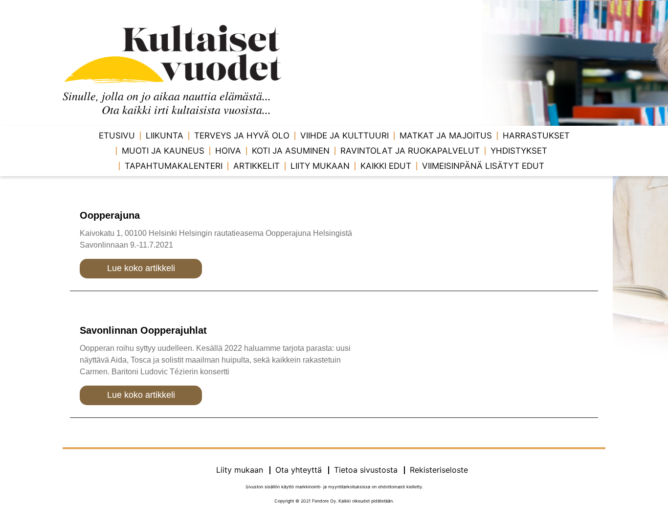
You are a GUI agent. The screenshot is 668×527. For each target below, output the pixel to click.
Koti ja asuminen (291, 151)
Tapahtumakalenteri (174, 166)
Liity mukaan (320, 166)
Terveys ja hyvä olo (241, 135)
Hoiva (228, 151)
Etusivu (117, 135)
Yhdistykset (518, 151)
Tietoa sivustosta (366, 470)
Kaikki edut (385, 166)
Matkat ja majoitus (446, 135)
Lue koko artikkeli (141, 268)
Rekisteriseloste (439, 470)
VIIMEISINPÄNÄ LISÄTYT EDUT (483, 166)
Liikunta (164, 135)
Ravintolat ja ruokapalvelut (410, 151)
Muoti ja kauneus (163, 151)
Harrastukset (536, 135)
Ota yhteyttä (298, 470)
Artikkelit (256, 166)
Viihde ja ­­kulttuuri (344, 135)
